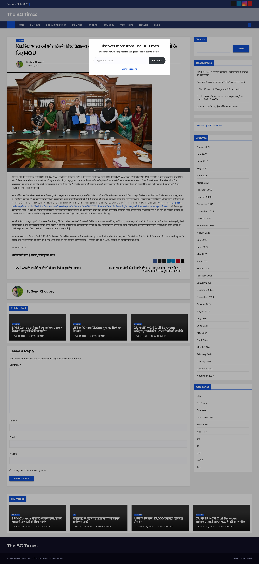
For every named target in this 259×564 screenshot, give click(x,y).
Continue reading (129, 69)
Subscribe (157, 60)
